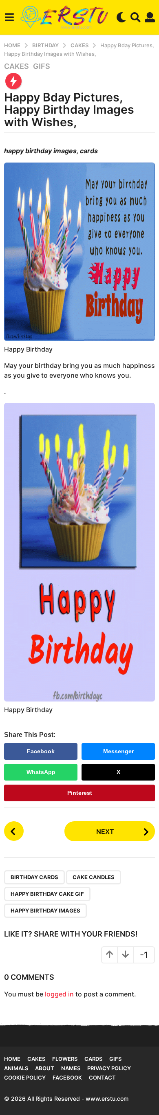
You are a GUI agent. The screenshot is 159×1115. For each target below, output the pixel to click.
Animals (16, 1068)
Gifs (115, 1059)
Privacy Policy (109, 1068)
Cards (93, 1059)
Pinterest (79, 793)
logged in (59, 994)
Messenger (118, 751)
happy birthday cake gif (47, 894)
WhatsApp (40, 772)
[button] (9, 17)
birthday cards (34, 877)
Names (70, 1068)
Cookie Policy (25, 1077)
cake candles (94, 877)
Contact (102, 1077)
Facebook (41, 751)
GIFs (41, 66)
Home (12, 1059)
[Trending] (13, 81)
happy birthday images (45, 910)
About (44, 1068)
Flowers (64, 1059)
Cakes (16, 66)
